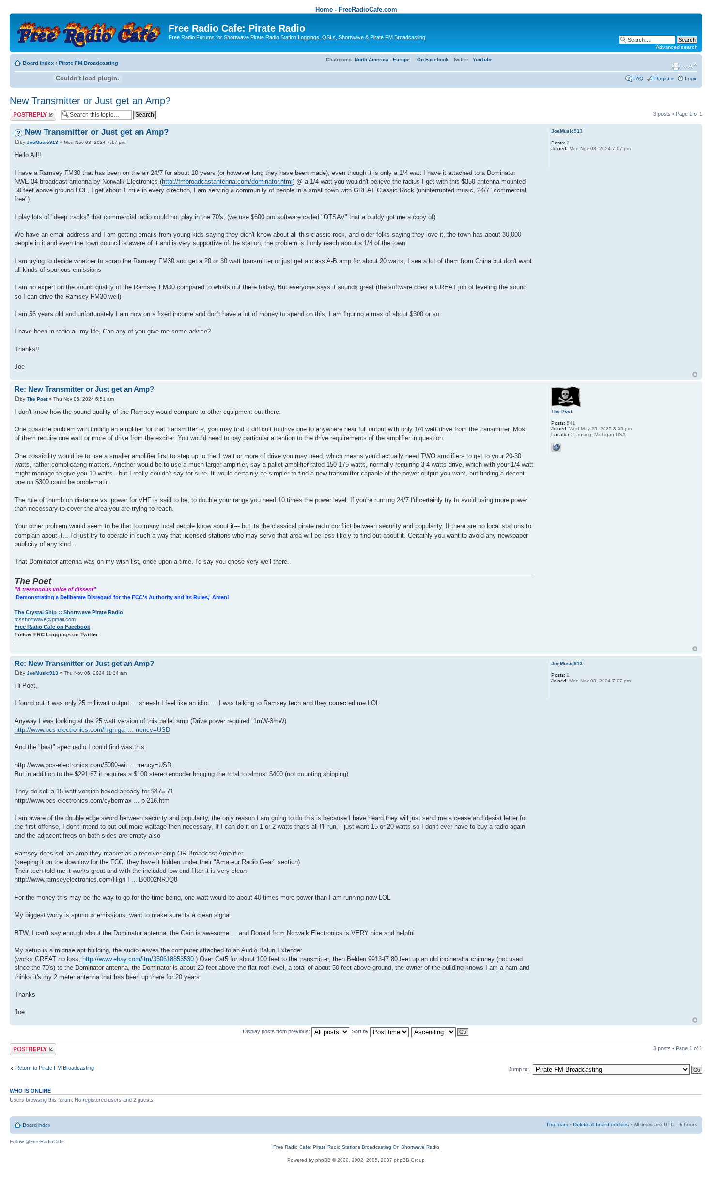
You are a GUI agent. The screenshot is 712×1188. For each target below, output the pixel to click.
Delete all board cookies (601, 1124)
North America (371, 59)
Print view (675, 66)
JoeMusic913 (42, 142)
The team (557, 1124)
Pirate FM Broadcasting (88, 63)
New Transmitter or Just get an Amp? (90, 100)
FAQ (638, 78)
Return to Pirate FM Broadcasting (54, 1068)
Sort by (361, 1031)
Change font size (690, 66)
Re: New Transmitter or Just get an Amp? (84, 389)
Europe (401, 59)
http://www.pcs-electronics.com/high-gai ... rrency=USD (92, 729)
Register (664, 78)
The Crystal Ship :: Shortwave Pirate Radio (69, 612)
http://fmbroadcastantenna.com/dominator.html (227, 181)
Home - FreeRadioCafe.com (356, 9)
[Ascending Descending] (440, 1031)
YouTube (483, 59)
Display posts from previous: (277, 1031)
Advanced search (676, 47)
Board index (38, 63)
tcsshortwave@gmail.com (45, 619)
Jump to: (519, 1069)
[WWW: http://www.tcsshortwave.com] (556, 447)
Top (694, 374)
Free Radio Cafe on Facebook (52, 627)
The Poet (37, 399)
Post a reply (24, 111)
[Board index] (90, 32)
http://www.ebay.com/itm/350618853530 (138, 959)
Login (691, 78)
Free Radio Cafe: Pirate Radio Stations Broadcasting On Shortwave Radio (356, 1147)
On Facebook (433, 59)
